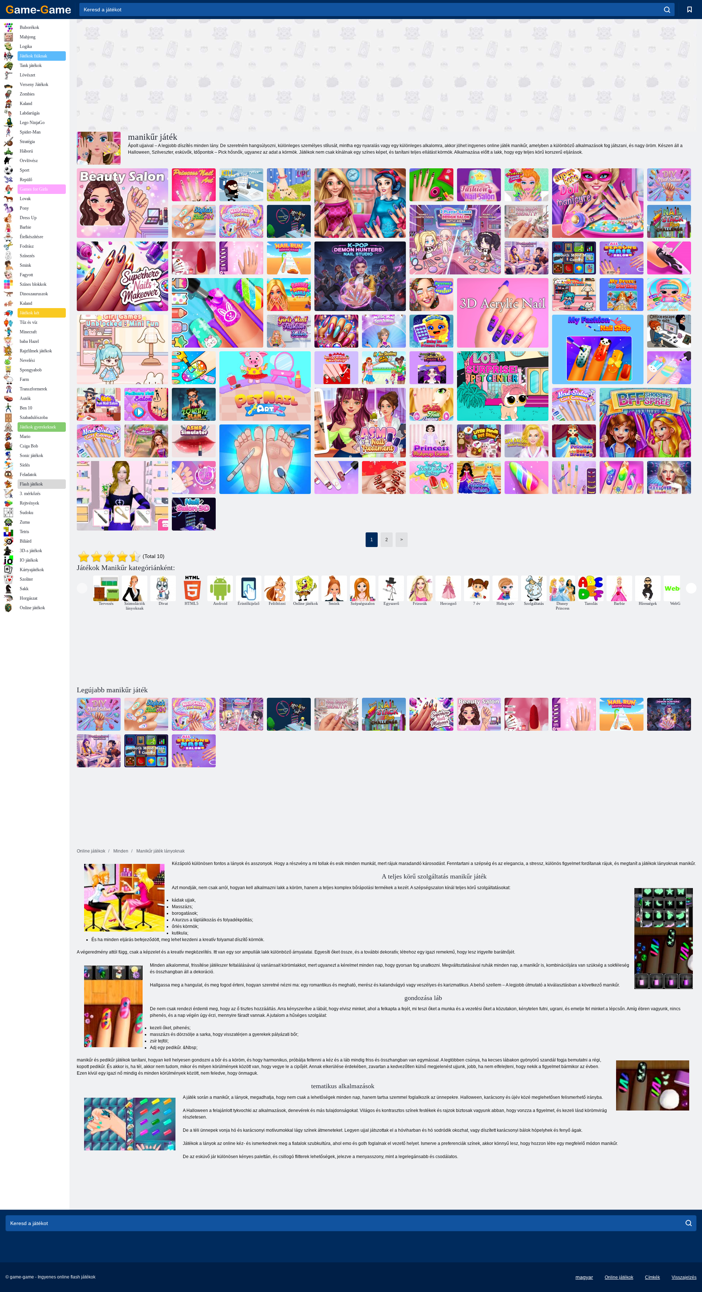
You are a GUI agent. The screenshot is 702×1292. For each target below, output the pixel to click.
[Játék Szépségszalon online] (122, 203)
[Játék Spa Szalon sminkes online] (526, 440)
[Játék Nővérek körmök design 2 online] (574, 477)
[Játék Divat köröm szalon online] (479, 184)
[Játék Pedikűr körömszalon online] (146, 404)
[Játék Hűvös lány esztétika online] (431, 294)
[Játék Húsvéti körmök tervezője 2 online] (431, 404)
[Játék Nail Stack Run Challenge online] (669, 221)
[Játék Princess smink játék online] (431, 440)
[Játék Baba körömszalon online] (622, 477)
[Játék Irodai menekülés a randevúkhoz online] (669, 331)
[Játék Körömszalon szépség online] (526, 221)
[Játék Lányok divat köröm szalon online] (289, 331)
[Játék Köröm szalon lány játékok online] (574, 404)
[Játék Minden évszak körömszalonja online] (622, 257)
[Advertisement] (231, 74)
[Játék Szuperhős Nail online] (289, 221)
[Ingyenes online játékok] (38, 9)
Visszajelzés (684, 1277)
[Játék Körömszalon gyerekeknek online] (241, 221)
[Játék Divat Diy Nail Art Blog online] (526, 477)
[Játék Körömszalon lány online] (99, 440)
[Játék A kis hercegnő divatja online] (479, 477)
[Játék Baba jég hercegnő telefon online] (431, 331)
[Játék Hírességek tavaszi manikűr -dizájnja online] (146, 440)
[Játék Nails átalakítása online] (360, 203)
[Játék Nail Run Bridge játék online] (289, 257)
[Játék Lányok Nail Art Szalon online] (431, 477)
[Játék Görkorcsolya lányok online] (384, 367)
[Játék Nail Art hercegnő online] (194, 184)
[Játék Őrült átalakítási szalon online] (669, 477)
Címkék (652, 1277)
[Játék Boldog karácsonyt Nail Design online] (336, 367)
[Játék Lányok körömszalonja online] (336, 477)
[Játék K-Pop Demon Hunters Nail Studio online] (360, 276)
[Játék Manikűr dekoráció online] (289, 184)
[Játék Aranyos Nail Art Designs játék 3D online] (194, 257)
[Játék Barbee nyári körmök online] (289, 294)
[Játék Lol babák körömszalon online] (669, 294)
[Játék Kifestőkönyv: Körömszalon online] (194, 367)
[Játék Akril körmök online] (122, 496)
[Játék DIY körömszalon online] (669, 184)
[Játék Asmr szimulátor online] (194, 440)
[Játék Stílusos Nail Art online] (194, 221)
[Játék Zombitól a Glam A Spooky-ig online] (194, 404)
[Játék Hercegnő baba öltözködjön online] (574, 440)
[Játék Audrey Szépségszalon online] (526, 184)
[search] (667, 9)
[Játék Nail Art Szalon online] (194, 477)
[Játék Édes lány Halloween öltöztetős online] (431, 367)
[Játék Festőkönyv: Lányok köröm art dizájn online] (217, 313)
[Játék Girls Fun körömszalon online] (669, 367)
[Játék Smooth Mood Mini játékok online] (574, 257)
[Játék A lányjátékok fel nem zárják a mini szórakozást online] (122, 349)
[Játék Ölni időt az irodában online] (241, 184)
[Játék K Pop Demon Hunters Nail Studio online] (526, 257)
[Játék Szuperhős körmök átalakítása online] (122, 276)
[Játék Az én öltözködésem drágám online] (622, 294)
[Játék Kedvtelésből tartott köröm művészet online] (265, 386)
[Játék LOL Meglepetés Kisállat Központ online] (502, 386)
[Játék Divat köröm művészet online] (431, 184)
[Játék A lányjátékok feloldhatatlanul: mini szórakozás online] (574, 294)
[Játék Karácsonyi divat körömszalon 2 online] (384, 477)
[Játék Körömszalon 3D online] (194, 514)
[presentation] (82, 588)
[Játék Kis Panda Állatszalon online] (479, 440)
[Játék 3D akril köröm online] (502, 313)
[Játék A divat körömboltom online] (598, 349)
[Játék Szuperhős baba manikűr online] (598, 203)
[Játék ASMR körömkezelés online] (360, 422)
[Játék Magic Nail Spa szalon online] (384, 331)
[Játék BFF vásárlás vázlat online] (645, 422)
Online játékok (619, 1277)
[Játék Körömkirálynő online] (336, 331)
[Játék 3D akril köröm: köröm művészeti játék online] (669, 257)
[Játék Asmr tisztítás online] (265, 459)
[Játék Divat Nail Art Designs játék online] (241, 257)
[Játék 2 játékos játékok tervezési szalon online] (455, 239)
